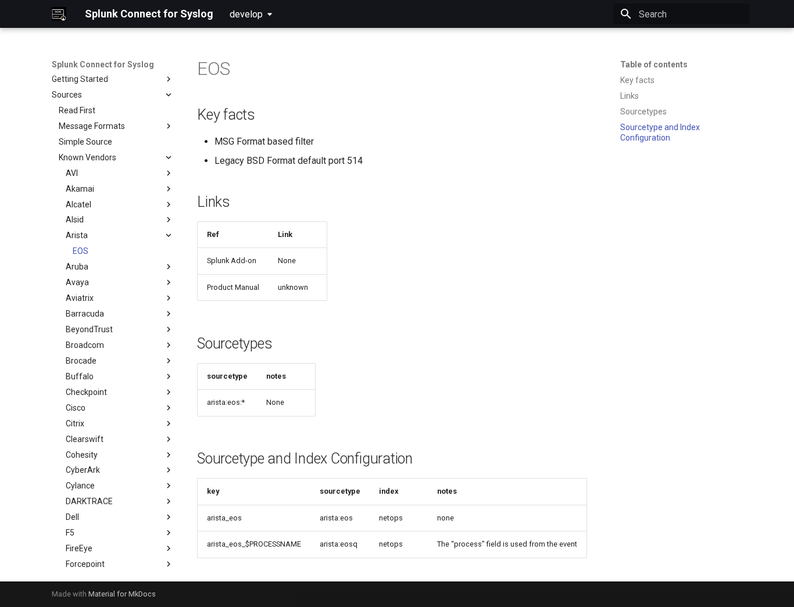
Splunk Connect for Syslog (103, 64)
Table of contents (654, 64)
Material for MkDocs (122, 594)
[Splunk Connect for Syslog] (59, 14)
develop (246, 14)
